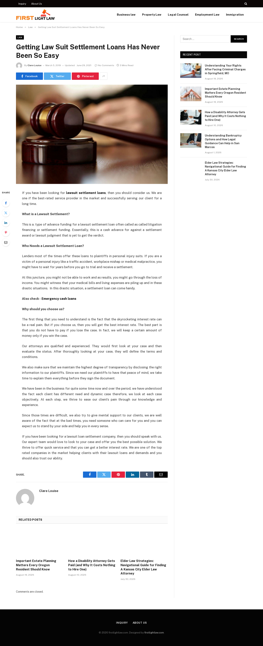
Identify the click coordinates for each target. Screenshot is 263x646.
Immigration (235, 14)
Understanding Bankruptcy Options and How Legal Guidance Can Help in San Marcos (223, 141)
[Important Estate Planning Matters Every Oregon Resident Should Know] (39, 542)
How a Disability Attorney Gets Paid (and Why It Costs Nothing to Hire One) (91, 565)
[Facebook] (6, 203)
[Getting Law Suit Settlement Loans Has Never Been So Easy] (92, 134)
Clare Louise (34, 65)
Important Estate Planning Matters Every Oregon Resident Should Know (36, 565)
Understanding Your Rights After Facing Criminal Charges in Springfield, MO (225, 69)
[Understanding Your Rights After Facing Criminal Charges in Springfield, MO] (190, 70)
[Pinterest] (6, 232)
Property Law (151, 14)
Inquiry (22, 3)
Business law (126, 14)
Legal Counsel (178, 14)
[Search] (245, 3)
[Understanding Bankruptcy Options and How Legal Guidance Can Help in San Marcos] (190, 140)
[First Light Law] (35, 14)
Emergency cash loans (59, 299)
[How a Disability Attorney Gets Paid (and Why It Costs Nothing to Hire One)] (91, 542)
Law (20, 37)
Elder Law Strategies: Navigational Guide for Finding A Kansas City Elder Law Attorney (143, 567)
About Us (36, 3)
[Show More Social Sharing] (103, 76)
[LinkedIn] (6, 223)
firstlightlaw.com (154, 632)
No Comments (106, 65)
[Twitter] (6, 213)
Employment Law (207, 14)
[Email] (6, 242)
